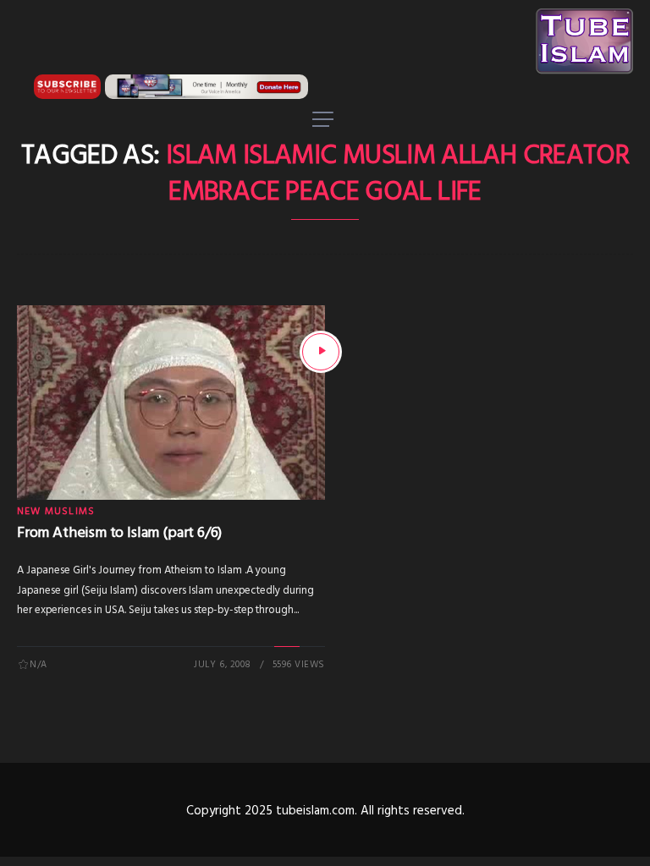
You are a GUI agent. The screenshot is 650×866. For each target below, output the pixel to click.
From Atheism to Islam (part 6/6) (119, 533)
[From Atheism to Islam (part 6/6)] (321, 352)
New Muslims (56, 511)
